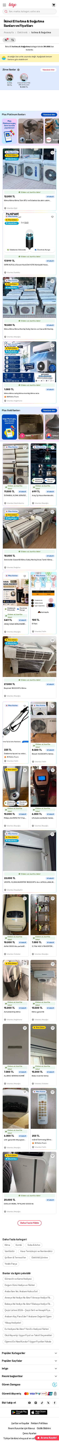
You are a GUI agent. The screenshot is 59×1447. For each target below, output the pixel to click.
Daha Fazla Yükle (29, 1223)
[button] (4, 5)
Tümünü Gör (48, 70)
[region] (31, 81)
